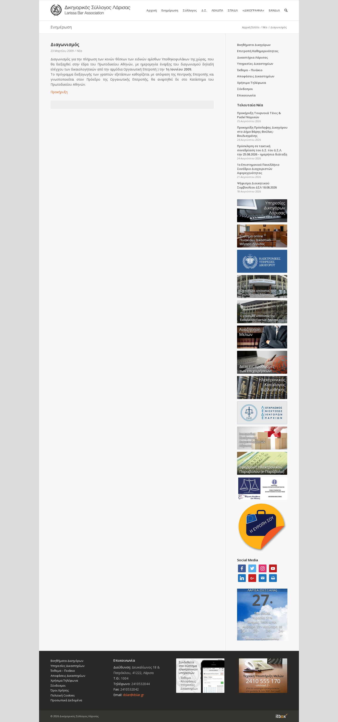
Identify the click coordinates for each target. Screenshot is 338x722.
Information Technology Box (281, 716)
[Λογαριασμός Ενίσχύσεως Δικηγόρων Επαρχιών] (262, 412)
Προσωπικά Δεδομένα (66, 700)
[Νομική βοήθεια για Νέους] (262, 488)
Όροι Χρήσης (60, 690)
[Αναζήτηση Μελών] (262, 337)
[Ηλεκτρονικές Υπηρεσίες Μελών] (200, 675)
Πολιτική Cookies (63, 695)
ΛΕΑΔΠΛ (217, 10)
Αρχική (151, 10)
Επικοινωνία (246, 95)
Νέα (265, 27)
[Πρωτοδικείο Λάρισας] (262, 286)
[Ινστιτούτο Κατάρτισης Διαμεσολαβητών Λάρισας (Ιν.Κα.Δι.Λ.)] (262, 438)
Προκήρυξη (59, 92)
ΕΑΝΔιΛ (274, 10)
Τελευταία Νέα (250, 105)
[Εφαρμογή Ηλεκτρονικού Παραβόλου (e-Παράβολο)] (262, 463)
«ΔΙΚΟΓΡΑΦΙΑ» (253, 10)
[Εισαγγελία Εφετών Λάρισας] (262, 311)
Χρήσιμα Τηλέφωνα (251, 83)
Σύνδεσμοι (245, 89)
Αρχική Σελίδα (250, 27)
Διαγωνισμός (65, 45)
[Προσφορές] (262, 362)
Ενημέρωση (169, 10)
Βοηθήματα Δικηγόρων (254, 45)
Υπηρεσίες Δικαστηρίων (255, 64)
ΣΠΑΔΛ (233, 10)
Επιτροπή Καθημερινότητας (257, 51)
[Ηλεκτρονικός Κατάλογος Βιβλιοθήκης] (262, 387)
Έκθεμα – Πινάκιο (249, 70)
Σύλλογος (190, 10)
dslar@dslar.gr (133, 695)
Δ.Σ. (204, 10)
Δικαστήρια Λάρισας (252, 57)
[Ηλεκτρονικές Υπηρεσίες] (262, 261)
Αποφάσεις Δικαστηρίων (255, 76)
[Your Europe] (262, 236)
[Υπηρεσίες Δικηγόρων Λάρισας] (262, 210)
